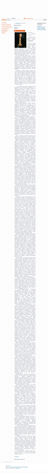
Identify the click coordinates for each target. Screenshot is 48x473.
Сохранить (17, 456)
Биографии (4, 30)
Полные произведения (7, 26)
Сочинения (4, 22)
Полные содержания (41, 28)
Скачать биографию (20, 30)
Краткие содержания (6, 24)
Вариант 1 (16, 27)
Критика (3, 32)
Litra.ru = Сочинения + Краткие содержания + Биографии (17, 466)
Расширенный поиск (29, 18)
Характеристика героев (41, 29)
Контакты (18, 468)
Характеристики (5, 28)
